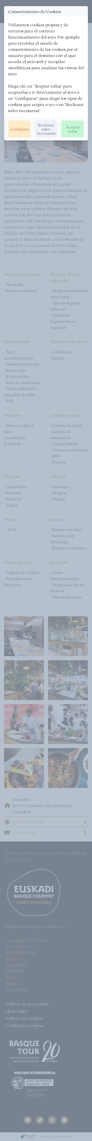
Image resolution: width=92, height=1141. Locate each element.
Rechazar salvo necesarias (46, 129)
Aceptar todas (72, 129)
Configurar (19, 128)
